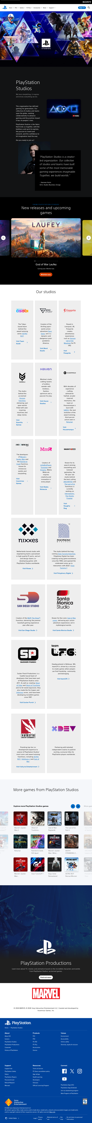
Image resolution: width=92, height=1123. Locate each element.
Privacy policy (40, 1118)
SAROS (66, 410)
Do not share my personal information (74, 1118)
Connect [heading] (64, 1065)
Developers (36, 1080)
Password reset (9, 1080)
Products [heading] (36, 1033)
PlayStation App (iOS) (67, 1085)
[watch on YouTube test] (76, 115)
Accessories (37, 8)
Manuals (7, 1085)
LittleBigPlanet (45, 465)
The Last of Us (70, 484)
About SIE (8, 1036)
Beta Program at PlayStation (69, 1093)
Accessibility (64, 1039)
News (44, 8)
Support (51, 8)
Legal (35, 1118)
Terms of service (38, 1068)
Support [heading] (8, 1065)
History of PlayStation (11, 1050)
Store (10, 8)
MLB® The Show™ (33, 618)
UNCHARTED (68, 482)
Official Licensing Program (41, 1085)
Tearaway (44, 467)
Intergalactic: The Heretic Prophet (70, 496)
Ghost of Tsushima (33, 685)
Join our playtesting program (69, 1090)
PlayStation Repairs (11, 1077)
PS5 (16, 8)
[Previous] (3, 238)
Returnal (69, 422)
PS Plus (28, 8)
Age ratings (36, 1074)
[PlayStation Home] (5, 8)
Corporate (8, 1047)
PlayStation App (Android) (69, 1088)
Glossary (35, 1083)
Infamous (19, 692)
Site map (61, 1118)
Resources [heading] (37, 1065)
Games (22, 8)
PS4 (34, 1039)
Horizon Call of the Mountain (70, 340)
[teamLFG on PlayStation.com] (63, 650)
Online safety (65, 1042)
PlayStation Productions (12, 1045)
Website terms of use (52, 1118)
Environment (65, 1036)
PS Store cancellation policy (41, 1071)
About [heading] (7, 1033)
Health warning (37, 1077)
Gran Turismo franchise (66, 554)
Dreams (43, 470)
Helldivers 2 (26, 759)
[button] (64, 108)
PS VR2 (35, 1042)
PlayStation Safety (10, 1071)
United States (13, 1118)
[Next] (88, 238)
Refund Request (9, 1083)
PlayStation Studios (11, 1042)
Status (7, 1074)
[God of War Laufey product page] (46, 238)
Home (6, 1028)
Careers (7, 1039)
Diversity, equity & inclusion (69, 1045)
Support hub (8, 1068)
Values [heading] (63, 1033)
